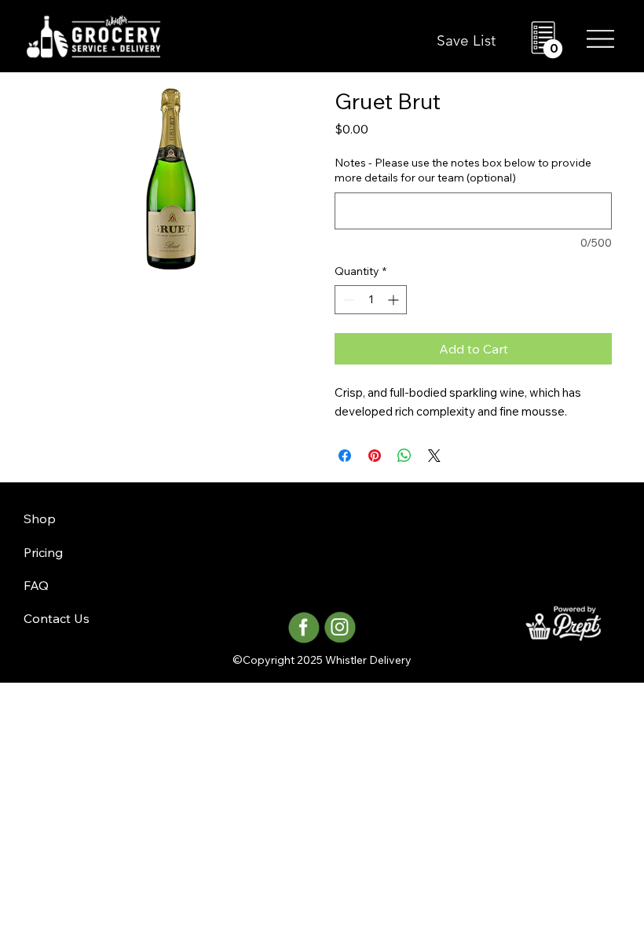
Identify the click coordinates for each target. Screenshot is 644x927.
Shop (40, 518)
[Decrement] (347, 299)
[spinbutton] (371, 299)
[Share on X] (434, 455)
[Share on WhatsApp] (404, 455)
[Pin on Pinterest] (374, 455)
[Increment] (394, 299)
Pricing (43, 552)
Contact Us (57, 618)
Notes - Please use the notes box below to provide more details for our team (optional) (463, 170)
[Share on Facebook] (344, 455)
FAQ (36, 585)
